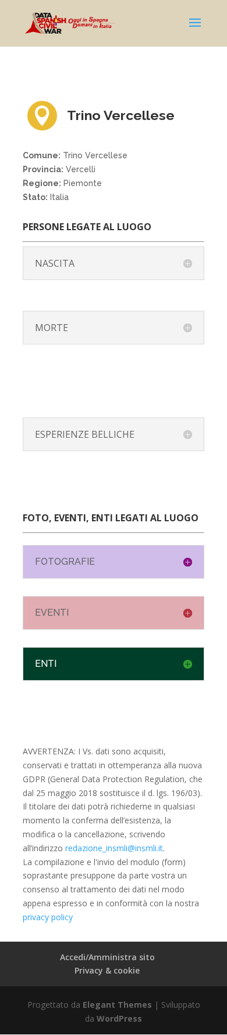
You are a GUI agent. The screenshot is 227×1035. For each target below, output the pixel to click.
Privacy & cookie (107, 970)
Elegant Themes (117, 1004)
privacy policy (48, 917)
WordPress (119, 1018)
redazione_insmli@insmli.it (114, 848)
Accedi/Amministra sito (107, 957)
